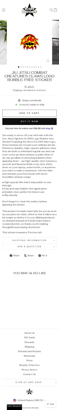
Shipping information (29, 240)
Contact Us (29, 374)
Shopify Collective (29, 365)
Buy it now (29, 121)
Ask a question (29, 246)
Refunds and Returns (29, 351)
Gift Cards (29, 337)
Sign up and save (29, 382)
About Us (29, 333)
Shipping (17, 90)
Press (29, 360)
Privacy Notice (29, 369)
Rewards (29, 342)
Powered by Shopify (29, 408)
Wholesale (29, 356)
